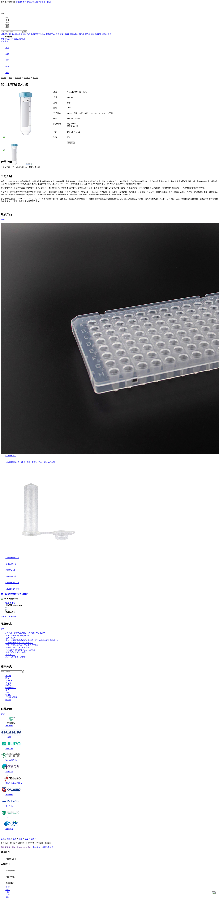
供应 (7, 18)
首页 (3, 39)
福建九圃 (9, 749)
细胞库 (4, 34)
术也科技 (9, 726)
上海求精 (9, 795)
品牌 (7, 27)
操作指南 (39, 2)
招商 (7, 25)
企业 (7, 20)
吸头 (7, 678)
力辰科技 (9, 737)
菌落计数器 (64, 34)
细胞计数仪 (54, 34)
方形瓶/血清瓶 (11, 697)
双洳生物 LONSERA (13, 783)
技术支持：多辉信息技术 (43, 847)
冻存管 (8, 683)
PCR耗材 (9, 680)
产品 (7, 39)
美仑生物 (9, 806)
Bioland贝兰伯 (11, 760)
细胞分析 (26, 34)
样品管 (8, 685)
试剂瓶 (8, 700)
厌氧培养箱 (73, 34)
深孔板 (8, 695)
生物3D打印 (45, 34)
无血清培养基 (16, 34)
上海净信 (9, 829)
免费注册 (24, 2)
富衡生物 (9, 772)
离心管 (87, 34)
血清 (9, 34)
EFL (7, 817)
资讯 (7, 22)
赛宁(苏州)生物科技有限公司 (14, 594)
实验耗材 (18, 78)
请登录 (18, 2)
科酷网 (3, 78)
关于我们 (47, 2)
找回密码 (32, 2)
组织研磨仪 (35, 34)
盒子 (7, 692)
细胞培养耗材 (96, 34)
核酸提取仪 (106, 34)
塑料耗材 (27, 78)
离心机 (81, 34)
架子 (7, 690)
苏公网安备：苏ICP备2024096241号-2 (16, 847)
